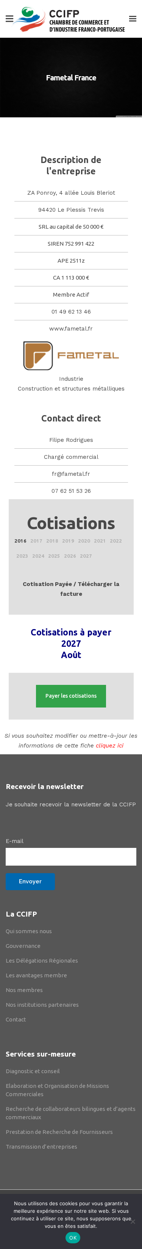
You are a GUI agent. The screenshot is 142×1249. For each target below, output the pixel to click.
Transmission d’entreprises (41, 1146)
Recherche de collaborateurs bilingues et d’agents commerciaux (71, 1113)
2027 (86, 555)
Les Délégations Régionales (42, 960)
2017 (36, 540)
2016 (20, 540)
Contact (16, 1019)
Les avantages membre (36, 975)
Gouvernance (23, 946)
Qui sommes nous (29, 931)
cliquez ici (109, 745)
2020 (84, 540)
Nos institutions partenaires (42, 1004)
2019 (68, 540)
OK (72, 1238)
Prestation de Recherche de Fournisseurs (59, 1132)
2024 (38, 555)
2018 (52, 540)
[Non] (132, 1221)
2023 (22, 555)
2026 (70, 555)
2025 (54, 555)
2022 (116, 540)
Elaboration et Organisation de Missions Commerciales (57, 1090)
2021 (100, 540)
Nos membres (24, 990)
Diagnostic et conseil (33, 1071)
